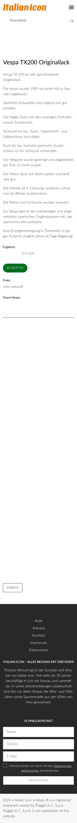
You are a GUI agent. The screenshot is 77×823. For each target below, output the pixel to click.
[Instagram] (38, 610)
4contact (38, 635)
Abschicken (38, 780)
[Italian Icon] (24, 8)
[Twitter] (13, 304)
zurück (13, 587)
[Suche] (72, 20)
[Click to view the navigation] (71, 7)
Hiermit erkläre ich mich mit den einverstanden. (40, 768)
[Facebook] (5, 304)
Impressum (38, 643)
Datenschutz (38, 650)
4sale (38, 621)
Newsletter (18, 20)
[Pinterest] (21, 304)
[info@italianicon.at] (4, 20)
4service (38, 628)
